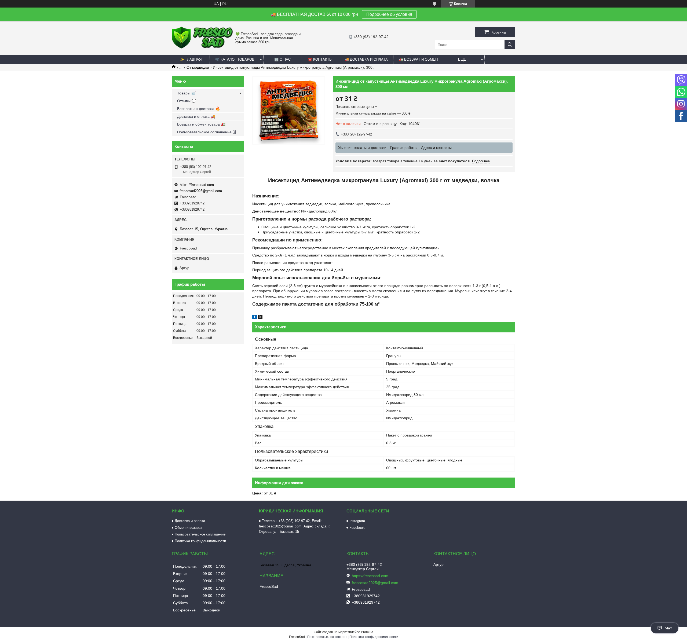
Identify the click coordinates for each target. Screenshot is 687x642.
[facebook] (254, 318)
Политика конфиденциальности (200, 541)
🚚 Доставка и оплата (366, 59)
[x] (260, 318)
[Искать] (510, 44)
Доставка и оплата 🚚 (196, 116)
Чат (668, 628)
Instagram (357, 521)
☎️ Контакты (320, 59)
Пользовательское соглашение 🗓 (206, 132)
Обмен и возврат (188, 528)
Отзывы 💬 (186, 101)
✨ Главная (191, 59)
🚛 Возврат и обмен (418, 59)
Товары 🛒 (186, 93)
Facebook (357, 528)
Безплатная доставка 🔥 (198, 109)
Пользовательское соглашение (200, 534)
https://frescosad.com (197, 185)
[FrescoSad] (202, 47)
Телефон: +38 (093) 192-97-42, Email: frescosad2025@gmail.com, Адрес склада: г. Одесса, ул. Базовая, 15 (294, 526)
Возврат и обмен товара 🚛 (201, 124)
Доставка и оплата (190, 521)
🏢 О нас (282, 59)
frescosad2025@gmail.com (201, 191)
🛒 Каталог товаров (234, 59)
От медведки (198, 67)
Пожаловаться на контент (327, 637)
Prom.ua (367, 632)
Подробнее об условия (389, 14)
